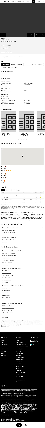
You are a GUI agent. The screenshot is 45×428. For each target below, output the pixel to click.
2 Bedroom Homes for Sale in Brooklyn (9, 232)
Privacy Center (31, 389)
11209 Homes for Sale (6, 297)
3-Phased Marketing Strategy (22, 346)
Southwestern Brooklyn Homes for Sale (9, 255)
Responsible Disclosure (10, 390)
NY (7, 145)
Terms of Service (24, 389)
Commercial (18, 370)
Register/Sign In (40, 1)
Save (19, 425)
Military (17, 374)
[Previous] (2, 125)
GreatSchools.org (19, 206)
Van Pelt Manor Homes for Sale (8, 260)
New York (37, 217)
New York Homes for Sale (7, 270)
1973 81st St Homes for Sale (7, 310)
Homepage (3, 145)
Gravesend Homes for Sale (7, 262)
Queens (8, 218)
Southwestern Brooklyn (16, 215)
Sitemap (17, 381)
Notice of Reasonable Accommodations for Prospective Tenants (13, 420)
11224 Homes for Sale (6, 295)
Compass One (19, 349)
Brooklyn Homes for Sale (6, 273)
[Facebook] (5, 385)
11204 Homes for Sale (6, 288)
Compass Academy (20, 359)
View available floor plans (6, 52)
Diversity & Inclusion (20, 364)
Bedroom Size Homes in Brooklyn (10, 227)
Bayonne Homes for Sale (6, 280)
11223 (17, 217)
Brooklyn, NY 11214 (12, 41)
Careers (3, 349)
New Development (20, 368)
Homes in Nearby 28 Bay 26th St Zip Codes (12, 285)
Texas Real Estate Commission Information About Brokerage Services (13, 414)
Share (26, 425)
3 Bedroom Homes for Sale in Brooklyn (9, 234)
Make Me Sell (18, 351)
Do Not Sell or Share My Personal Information (10, 389)
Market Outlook (19, 348)
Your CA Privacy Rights (31, 392)
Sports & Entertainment (21, 372)
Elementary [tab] (8, 190)
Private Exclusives (19, 342)
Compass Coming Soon (21, 344)
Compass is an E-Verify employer (23, 390)
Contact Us (3, 351)
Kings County (10, 145)
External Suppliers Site (20, 378)
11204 (12, 217)
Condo (4, 45)
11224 (19, 217)
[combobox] (21, 1)
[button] (1, 1)
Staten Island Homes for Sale (7, 275)
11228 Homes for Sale (6, 290)
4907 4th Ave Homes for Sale (7, 312)
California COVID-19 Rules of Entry (17, 392)
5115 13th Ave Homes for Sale (7, 315)
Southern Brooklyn (7, 215)
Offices (2, 353)
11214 (19, 145)
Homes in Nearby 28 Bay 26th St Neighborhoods (13, 250)
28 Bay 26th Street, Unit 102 (19, 214)
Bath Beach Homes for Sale (7, 257)
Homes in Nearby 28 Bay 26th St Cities (11, 268)
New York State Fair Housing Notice (7, 418)
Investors (3, 346)
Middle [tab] (14, 190)
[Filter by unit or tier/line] (38, 64)
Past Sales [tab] (13, 64)
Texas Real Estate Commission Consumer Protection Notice (12, 416)
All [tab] (3, 190)
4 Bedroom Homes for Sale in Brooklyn (9, 237)
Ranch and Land (19, 376)
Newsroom (3, 355)
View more (3, 204)
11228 (14, 217)
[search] (33, 1)
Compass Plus (19, 361)
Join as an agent (4, 348)
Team (2, 342)
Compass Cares (19, 363)
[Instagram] (2, 385)
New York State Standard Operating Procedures (10, 419)
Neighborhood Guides (20, 366)
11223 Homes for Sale (6, 292)
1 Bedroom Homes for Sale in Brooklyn (9, 230)
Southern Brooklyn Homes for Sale (8, 253)
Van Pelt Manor (30, 215)
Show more (4, 242)
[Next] (43, 125)
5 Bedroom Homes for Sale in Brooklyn (9, 239)
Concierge (18, 340)
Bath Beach (9, 45)
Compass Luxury (19, 353)
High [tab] (18, 190)
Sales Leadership (4, 344)
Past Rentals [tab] (19, 64)
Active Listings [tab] (5, 64)
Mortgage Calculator (20, 357)
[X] (7, 385)
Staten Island (4, 218)
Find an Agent (19, 355)
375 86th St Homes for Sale (7, 305)
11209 (24, 217)
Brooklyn (15, 145)
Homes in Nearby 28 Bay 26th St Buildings (12, 303)
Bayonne (14, 218)
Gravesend (37, 215)
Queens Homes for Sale (6, 277)
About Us (3, 340)
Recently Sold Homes (20, 380)
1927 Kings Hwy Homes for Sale (8, 308)
